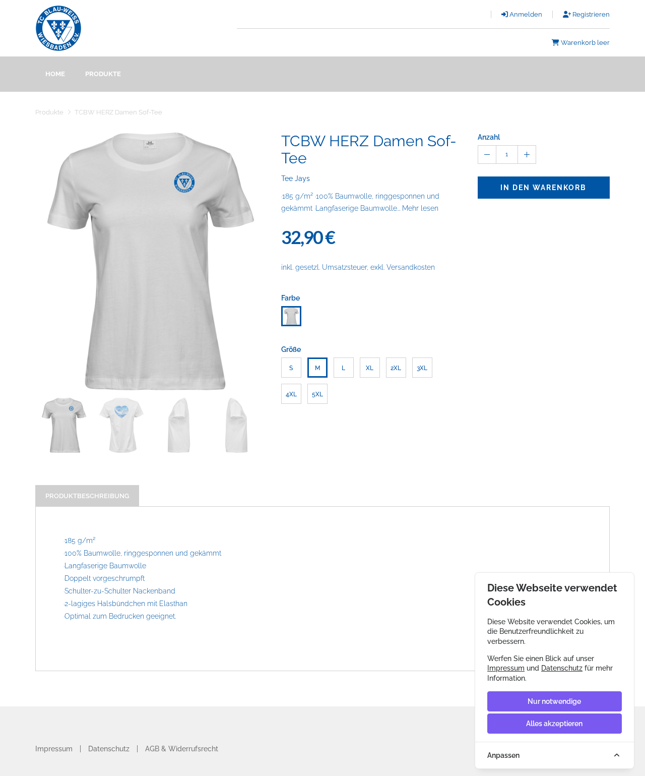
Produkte (103, 74)
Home (55, 74)
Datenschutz (109, 748)
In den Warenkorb (543, 188)
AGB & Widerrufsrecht (181, 748)
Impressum (54, 748)
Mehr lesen (420, 208)
